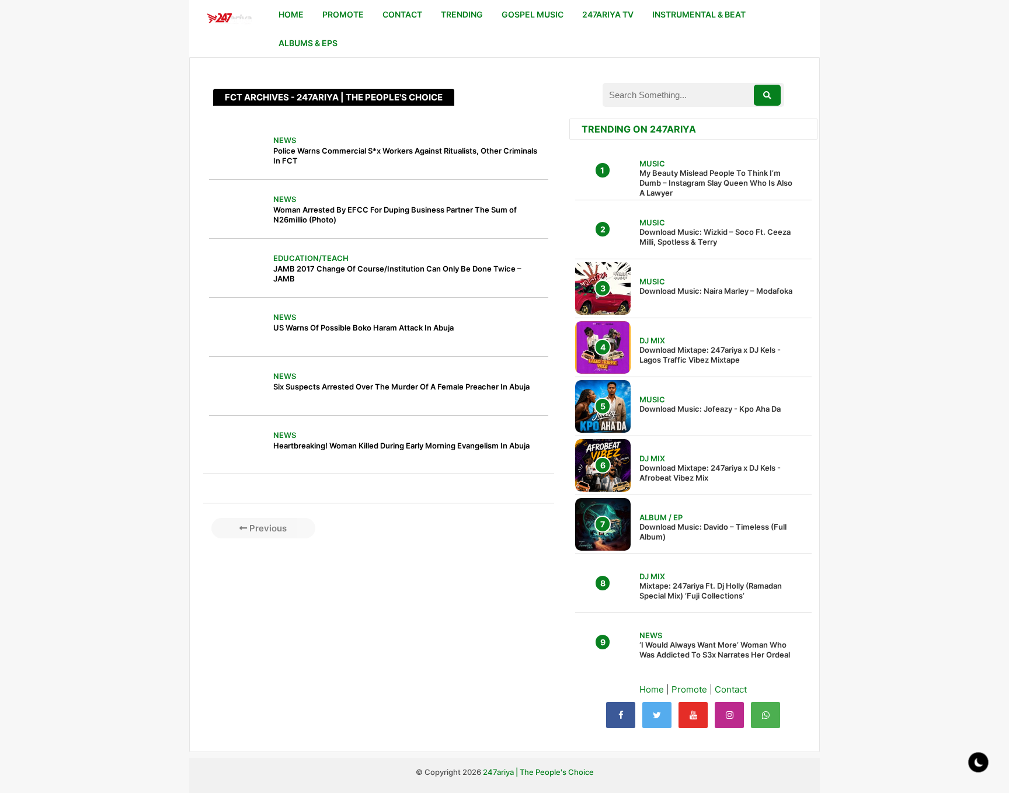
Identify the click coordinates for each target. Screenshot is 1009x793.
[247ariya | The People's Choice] (229, 19)
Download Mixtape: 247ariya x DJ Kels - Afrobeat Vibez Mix (710, 472)
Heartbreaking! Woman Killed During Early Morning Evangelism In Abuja (401, 445)
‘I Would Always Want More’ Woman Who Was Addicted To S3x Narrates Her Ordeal (714, 649)
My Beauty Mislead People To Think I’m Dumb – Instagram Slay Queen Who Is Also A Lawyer (715, 182)
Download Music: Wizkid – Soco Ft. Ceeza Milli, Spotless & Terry (715, 236)
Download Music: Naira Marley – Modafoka (715, 290)
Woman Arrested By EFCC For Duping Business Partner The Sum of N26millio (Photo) (395, 214)
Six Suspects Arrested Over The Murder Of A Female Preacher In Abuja (401, 386)
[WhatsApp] (765, 715)
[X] (656, 715)
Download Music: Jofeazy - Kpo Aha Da (710, 408)
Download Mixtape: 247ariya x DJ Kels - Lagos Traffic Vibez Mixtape (710, 354)
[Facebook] (620, 715)
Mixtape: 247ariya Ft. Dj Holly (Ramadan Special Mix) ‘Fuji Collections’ (710, 590)
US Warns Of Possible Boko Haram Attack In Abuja (363, 327)
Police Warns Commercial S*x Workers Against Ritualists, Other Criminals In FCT (405, 155)
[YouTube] (693, 715)
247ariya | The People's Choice (538, 772)
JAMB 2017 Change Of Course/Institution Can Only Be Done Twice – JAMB (397, 273)
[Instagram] (729, 715)
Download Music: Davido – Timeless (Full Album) (713, 531)
